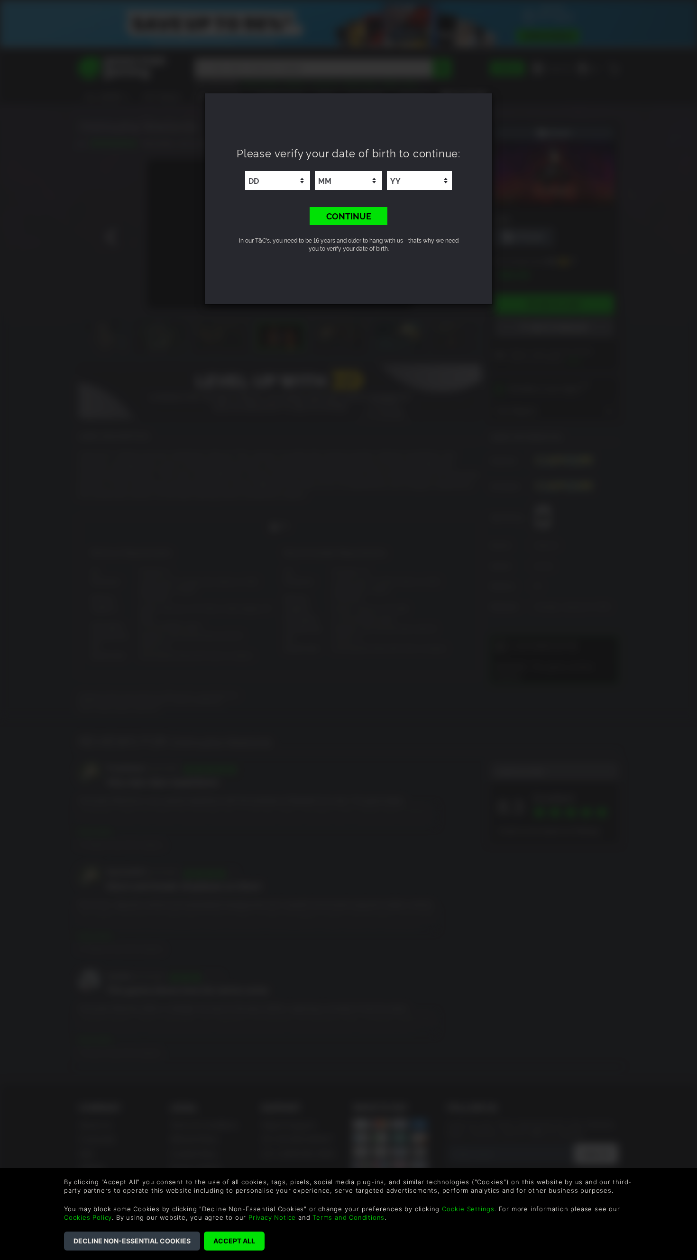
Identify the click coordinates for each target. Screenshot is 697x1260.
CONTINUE (348, 215)
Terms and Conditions (348, 1217)
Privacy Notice (272, 1217)
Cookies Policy (88, 1217)
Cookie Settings (468, 1209)
